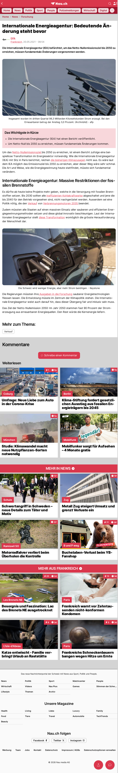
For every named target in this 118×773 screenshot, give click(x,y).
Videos (28, 686)
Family (99, 711)
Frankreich (16, 41)
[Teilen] (98, 765)
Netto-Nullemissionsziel (27, 152)
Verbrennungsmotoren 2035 (61, 203)
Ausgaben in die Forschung (55, 294)
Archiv (52, 691)
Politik (28, 681)
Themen (29, 691)
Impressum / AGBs (71, 750)
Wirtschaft (6, 686)
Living (28, 711)
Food (3, 716)
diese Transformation (52, 217)
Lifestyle (5, 691)
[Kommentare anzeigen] (110, 765)
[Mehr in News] (59, 468)
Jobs (27, 750)
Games (76, 686)
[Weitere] (112, 10)
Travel (52, 716)
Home (5, 16)
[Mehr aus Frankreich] (59, 568)
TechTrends (102, 716)
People (99, 681)
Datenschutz (51, 750)
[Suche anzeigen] (110, 3)
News (15, 16)
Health (4, 711)
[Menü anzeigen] (115, 3)
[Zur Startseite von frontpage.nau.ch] (59, 3)
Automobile (78, 716)
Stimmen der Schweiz (107, 686)
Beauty (4, 721)
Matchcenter (79, 681)
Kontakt (37, 750)
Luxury (76, 711)
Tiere (27, 716)
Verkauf (32, 203)
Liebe (51, 711)
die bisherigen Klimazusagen (68, 160)
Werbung (6, 750)
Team (18, 750)
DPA (13, 38)
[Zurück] (2, 3)
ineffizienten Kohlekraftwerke (64, 195)
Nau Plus (53, 686)
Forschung (27, 16)
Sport (51, 681)
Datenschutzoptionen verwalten (100, 750)
